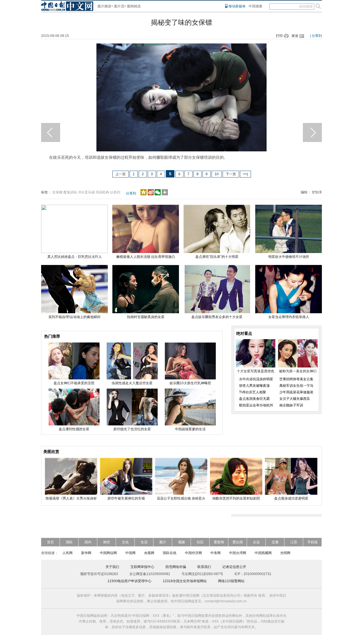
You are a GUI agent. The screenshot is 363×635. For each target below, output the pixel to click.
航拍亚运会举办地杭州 (256, 405)
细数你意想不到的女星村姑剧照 (236, 498)
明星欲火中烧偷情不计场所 (288, 257)
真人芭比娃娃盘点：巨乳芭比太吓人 (74, 257)
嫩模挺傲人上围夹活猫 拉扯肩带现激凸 (145, 257)
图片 (162, 542)
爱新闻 (219, 542)
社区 (200, 542)
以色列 (115, 192)
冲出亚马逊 (86, 192)
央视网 (149, 553)
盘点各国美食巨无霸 (254, 399)
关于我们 (112, 567)
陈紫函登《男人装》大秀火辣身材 (71, 498)
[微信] (158, 194)
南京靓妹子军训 (291, 405)
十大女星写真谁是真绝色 (255, 371)
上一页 (120, 174)
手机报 (312, 542)
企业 (256, 542)
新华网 (86, 553)
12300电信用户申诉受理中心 (129, 581)
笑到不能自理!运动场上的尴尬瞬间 (74, 317)
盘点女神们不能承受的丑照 (74, 383)
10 (217, 174)
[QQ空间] (143, 194)
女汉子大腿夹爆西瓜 (294, 399)
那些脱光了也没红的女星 (132, 429)
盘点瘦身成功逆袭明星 (291, 498)
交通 (275, 542)
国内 (88, 542)
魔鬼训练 (70, 192)
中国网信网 (108, 553)
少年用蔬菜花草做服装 (296, 392)
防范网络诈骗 (176, 567)
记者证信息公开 (234, 567)
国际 (69, 542)
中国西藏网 (263, 553)
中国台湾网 (237, 553)
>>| (245, 174)
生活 (144, 542)
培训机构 (102, 192)
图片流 (119, 6)
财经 (106, 542)
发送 (295, 36)
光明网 (285, 553)
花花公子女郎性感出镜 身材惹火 (181, 498)
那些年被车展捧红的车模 (126, 498)
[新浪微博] (150, 194)
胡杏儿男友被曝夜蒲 (254, 386)
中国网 (130, 553)
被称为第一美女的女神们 (297, 371)
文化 (125, 542)
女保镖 (57, 192)
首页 (50, 542)
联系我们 (204, 567)
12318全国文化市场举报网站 (185, 581)
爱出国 (238, 542)
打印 (279, 36)
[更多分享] (165, 194)
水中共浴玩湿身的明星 (256, 379)
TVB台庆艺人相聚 (252, 392)
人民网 (67, 553)
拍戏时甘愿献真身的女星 (145, 317)
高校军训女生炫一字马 (296, 386)
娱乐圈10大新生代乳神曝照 (190, 383)
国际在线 (169, 553)
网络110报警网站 (231, 581)
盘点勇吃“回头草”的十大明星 (217, 257)
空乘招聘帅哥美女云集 (296, 379)
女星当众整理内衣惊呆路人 (288, 317)
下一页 (231, 174)
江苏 (293, 542)
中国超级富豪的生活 (190, 429)
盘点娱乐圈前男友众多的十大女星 (216, 317)
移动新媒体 (237, 6)
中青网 (215, 553)
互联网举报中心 (142, 567)
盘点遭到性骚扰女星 (74, 429)
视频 (181, 542)
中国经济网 (193, 553)
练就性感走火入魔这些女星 (132, 383)
